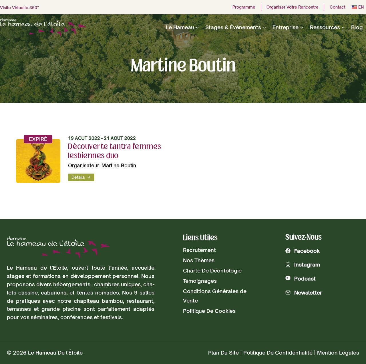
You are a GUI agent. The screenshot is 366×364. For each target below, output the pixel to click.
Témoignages (200, 281)
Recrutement (199, 250)
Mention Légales (338, 352)
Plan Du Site (223, 352)
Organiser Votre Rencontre (292, 7)
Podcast (305, 278)
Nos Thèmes (198, 260)
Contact (337, 7)
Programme (243, 7)
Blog (357, 27)
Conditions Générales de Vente (214, 295)
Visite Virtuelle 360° (19, 7)
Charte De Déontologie (212, 270)
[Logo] (58, 247)
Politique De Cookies (209, 311)
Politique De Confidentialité (278, 352)
